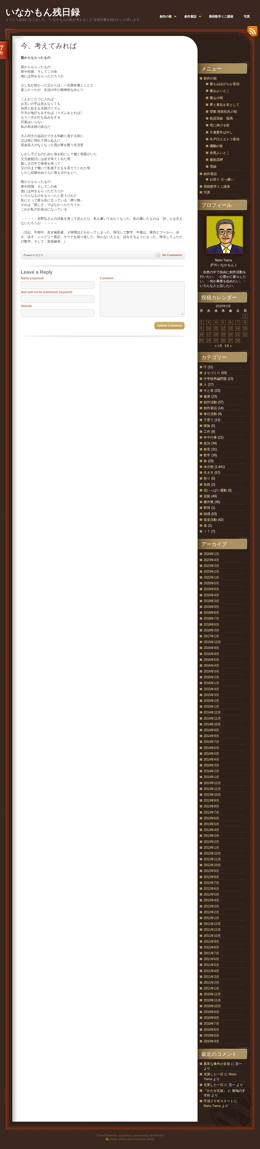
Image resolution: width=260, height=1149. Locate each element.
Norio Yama (212, 1106)
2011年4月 (211, 971)
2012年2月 (211, 912)
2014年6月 (211, 748)
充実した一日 (213, 1074)
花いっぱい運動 (215, 490)
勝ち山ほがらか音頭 (224, 84)
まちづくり (212, 373)
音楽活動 (210, 520)
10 (208, 328)
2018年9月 (211, 607)
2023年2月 (211, 571)
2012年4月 (211, 900)
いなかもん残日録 (43, 12)
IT (205, 367)
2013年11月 (212, 789)
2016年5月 (211, 660)
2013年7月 (211, 812)
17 (208, 334)
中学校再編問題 (215, 379)
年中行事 (210, 437)
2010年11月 (212, 1000)
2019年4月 (211, 595)
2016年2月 (211, 677)
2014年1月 (211, 777)
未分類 (209, 467)
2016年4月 (211, 665)
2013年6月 (211, 818)
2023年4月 (211, 560)
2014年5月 (211, 754)
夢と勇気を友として (224, 105)
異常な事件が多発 (217, 1064)
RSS (251, 33)
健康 (207, 396)
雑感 (207, 514)
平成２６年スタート (218, 1101)
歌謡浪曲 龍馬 (221, 118)
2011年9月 (211, 941)
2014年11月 (212, 718)
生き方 (39, 255)
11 (216, 328)
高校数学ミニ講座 (217, 186)
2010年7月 (211, 1023)
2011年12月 (212, 924)
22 (245, 334)
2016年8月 (211, 654)
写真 (207, 192)
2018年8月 (211, 613)
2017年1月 (211, 636)
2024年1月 (211, 554)
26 (223, 340)
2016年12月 (212, 642)
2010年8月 (211, 1018)
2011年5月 (211, 965)
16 (201, 334)
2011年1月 (211, 988)
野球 (207, 508)
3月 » (228, 346)
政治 (207, 443)
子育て (209, 420)
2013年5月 (211, 824)
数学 (207, 455)
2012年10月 (212, 865)
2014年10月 (212, 724)
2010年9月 (211, 1012)
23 (201, 340)
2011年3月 (211, 977)
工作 (207, 431)
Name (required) (32, 278)
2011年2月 (211, 982)
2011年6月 (211, 959)
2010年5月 (211, 1035)
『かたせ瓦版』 (215, 1091)
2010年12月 (212, 994)
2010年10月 (212, 1006)
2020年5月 (211, 583)
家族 (207, 426)
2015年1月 (211, 706)
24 (208, 340)
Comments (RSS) (143, 1139)
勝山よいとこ (220, 91)
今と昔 (209, 390)
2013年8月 (211, 806)
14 (237, 328)
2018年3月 (211, 630)
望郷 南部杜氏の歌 (223, 111)
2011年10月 (212, 936)
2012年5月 (211, 894)
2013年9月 (211, 800)
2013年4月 (211, 830)
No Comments (172, 254)
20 (230, 334)
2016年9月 (211, 648)
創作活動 (210, 402)
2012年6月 (211, 888)
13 (230, 328)
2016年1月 (211, 683)
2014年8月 (211, 736)
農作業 (209, 502)
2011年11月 (212, 930)
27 (230, 340)
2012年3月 (211, 906)
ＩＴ (207, 531)
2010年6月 (211, 1030)
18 (216, 334)
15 (245, 328)
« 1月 (218, 346)
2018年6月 (211, 624)
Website (26, 306)
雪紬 (213, 166)
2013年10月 (212, 795)
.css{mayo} (125, 1135)
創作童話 (210, 174)
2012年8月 (211, 877)
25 (216, 340)
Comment (106, 278)
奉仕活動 (210, 414)
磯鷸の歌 (216, 146)
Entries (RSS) (117, 1139)
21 (237, 334)
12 (223, 328)
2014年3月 (211, 765)
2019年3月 (211, 601)
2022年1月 (211, 577)
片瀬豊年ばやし (221, 132)
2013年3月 (211, 836)
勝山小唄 (216, 98)
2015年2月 (211, 701)
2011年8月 (211, 947)
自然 (207, 484)
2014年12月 (212, 712)
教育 (207, 449)
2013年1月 (211, 847)
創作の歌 (210, 78)
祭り (207, 478)
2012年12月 (212, 853)
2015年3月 (211, 695)
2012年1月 (211, 918)
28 (237, 340)
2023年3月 (211, 566)
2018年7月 (211, 618)
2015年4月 (211, 689)
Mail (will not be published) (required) (46, 292)
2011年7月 (211, 953)
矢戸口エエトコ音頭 (224, 139)
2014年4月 (211, 759)
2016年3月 (211, 671)
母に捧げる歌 (220, 125)
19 (223, 334)
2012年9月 (211, 871)
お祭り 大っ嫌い (222, 179)
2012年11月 (212, 859)
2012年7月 (211, 883)
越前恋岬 (216, 160)
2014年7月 (211, 742)
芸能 (207, 496)
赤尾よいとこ (220, 153)
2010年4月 (211, 1041)
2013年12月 (212, 783)
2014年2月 (211, 771)
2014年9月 (211, 730)
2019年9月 (211, 589)
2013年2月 (211, 842)
